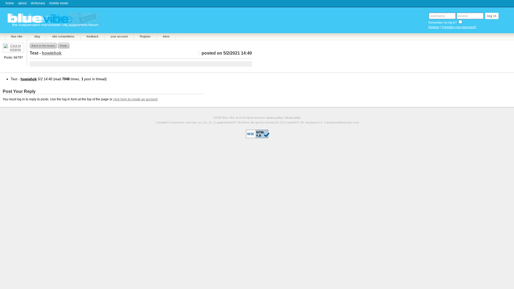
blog (37, 36)
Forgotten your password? (459, 27)
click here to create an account (135, 99)
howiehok (29, 79)
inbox (166, 36)
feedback (92, 36)
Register (433, 27)
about (22, 3)
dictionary (38, 3)
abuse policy (293, 117)
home (10, 3)
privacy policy (274, 117)
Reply (63, 45)
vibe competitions (63, 36)
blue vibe (16, 36)
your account (119, 36)
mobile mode (58, 3)
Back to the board (43, 45)
